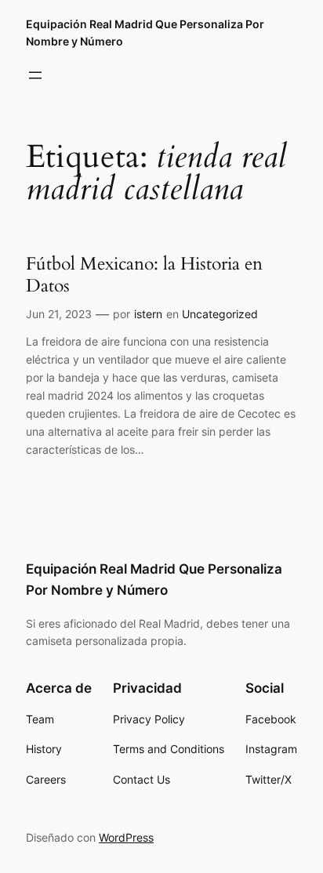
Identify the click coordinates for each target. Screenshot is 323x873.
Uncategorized (220, 314)
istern (148, 314)
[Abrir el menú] (35, 75)
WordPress (126, 837)
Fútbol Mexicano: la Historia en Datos (144, 274)
